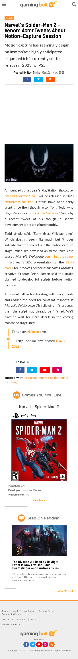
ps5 (7, 382)
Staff (33, 619)
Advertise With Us (11, 624)
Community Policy (11, 614)
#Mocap (33, 332)
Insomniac (30, 378)
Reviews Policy (46, 611)
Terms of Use (9, 611)
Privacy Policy (27, 611)
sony (14, 382)
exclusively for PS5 (19, 202)
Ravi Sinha (33, 72)
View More (39, 500)
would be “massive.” (46, 213)
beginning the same (58, 256)
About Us (22, 619)
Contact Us (7, 619)
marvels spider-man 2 (53, 378)
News (9, 18)
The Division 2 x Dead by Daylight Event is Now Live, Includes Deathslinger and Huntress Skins (35, 565)
